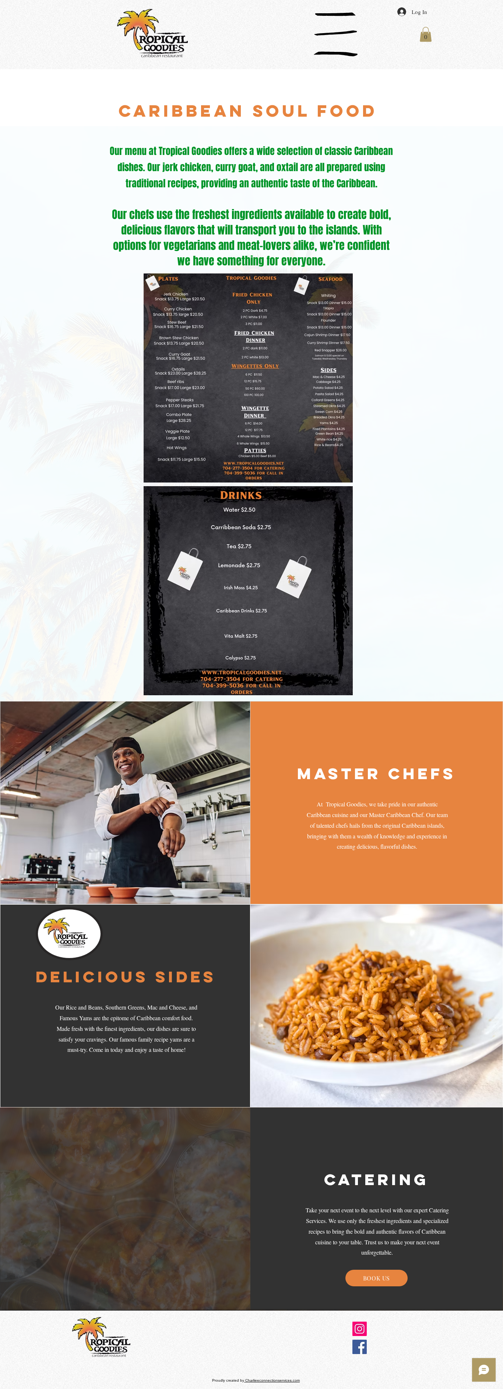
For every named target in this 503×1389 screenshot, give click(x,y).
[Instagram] (359, 1329)
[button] (336, 34)
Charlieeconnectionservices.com (272, 1380)
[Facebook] (359, 1347)
